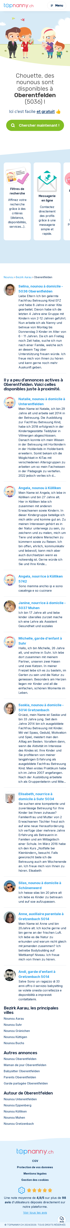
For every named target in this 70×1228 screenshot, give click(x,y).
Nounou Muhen (14, 1117)
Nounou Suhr (13, 1025)
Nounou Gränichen (17, 1031)
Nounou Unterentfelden (20, 1099)
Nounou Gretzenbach (19, 1123)
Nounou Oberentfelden (20, 1059)
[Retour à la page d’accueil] (19, 5)
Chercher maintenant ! (39, 125)
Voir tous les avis (35, 1212)
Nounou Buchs (14, 1043)
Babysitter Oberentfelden (22, 1071)
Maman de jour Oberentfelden (25, 1065)
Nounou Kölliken (15, 1111)
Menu (59, 5)
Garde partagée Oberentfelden (26, 1083)
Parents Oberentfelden (20, 1077)
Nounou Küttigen (15, 1037)
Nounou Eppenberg (17, 1105)
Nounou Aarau (14, 1018)
